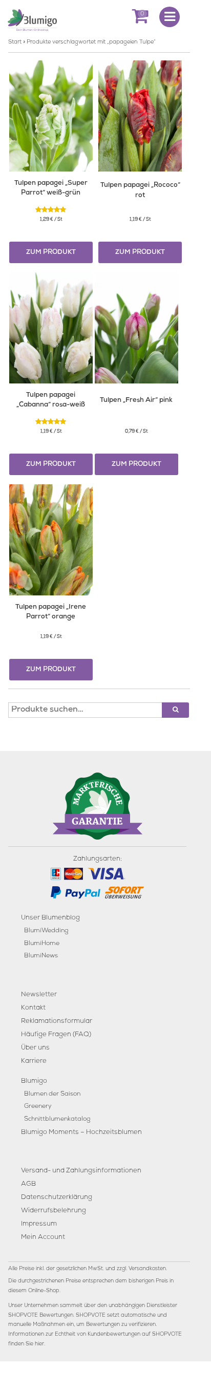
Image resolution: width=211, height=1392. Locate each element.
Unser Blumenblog (50, 918)
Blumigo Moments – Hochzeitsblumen (81, 1132)
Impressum (39, 1224)
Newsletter (39, 995)
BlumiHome (41, 943)
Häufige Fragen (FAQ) (56, 1035)
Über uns (35, 1048)
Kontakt (33, 1008)
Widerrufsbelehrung (53, 1211)
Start (15, 42)
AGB (28, 1184)
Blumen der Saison (52, 1094)
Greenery (38, 1106)
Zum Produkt (51, 252)
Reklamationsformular (56, 1021)
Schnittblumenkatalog (57, 1119)
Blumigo (34, 1081)
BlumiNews (41, 956)
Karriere (34, 1061)
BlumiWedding (46, 931)
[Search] (175, 710)
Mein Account (43, 1237)
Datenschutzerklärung (56, 1197)
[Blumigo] (32, 19)
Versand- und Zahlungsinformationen (81, 1171)
